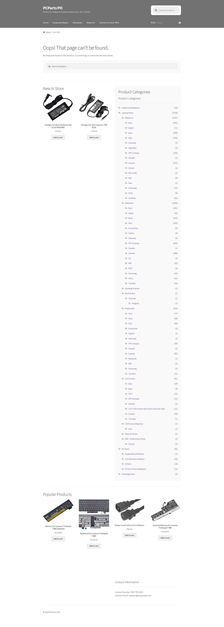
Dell (130, 138)
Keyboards (129, 308)
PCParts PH (52, 8)
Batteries (129, 203)
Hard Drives (130, 293)
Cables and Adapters (131, 107)
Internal (132, 298)
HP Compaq (133, 153)
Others (128, 464)
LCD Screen (130, 378)
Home (45, 22)
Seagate (135, 303)
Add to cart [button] (58, 137)
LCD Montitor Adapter (135, 459)
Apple (131, 128)
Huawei (131, 158)
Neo (130, 183)
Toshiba (132, 198)
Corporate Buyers (60, 22)
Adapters (129, 117)
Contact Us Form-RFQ (109, 22)
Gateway (132, 142)
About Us (91, 22)
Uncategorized (128, 474)
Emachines (133, 228)
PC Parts (125, 449)
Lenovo (131, 163)
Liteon (131, 168)
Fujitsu (131, 233)
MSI (130, 178)
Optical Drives (131, 434)
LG (129, 258)
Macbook (132, 358)
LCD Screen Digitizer (134, 423)
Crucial (131, 444)
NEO (130, 268)
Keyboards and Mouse (134, 454)
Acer (130, 122)
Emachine (132, 328)
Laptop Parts (127, 112)
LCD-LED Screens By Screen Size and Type (146, 408)
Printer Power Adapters (135, 469)
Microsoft (132, 173)
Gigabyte (132, 148)
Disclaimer (77, 22)
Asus (130, 132)
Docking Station (132, 288)
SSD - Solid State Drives (135, 439)
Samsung (132, 188)
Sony (130, 193)
